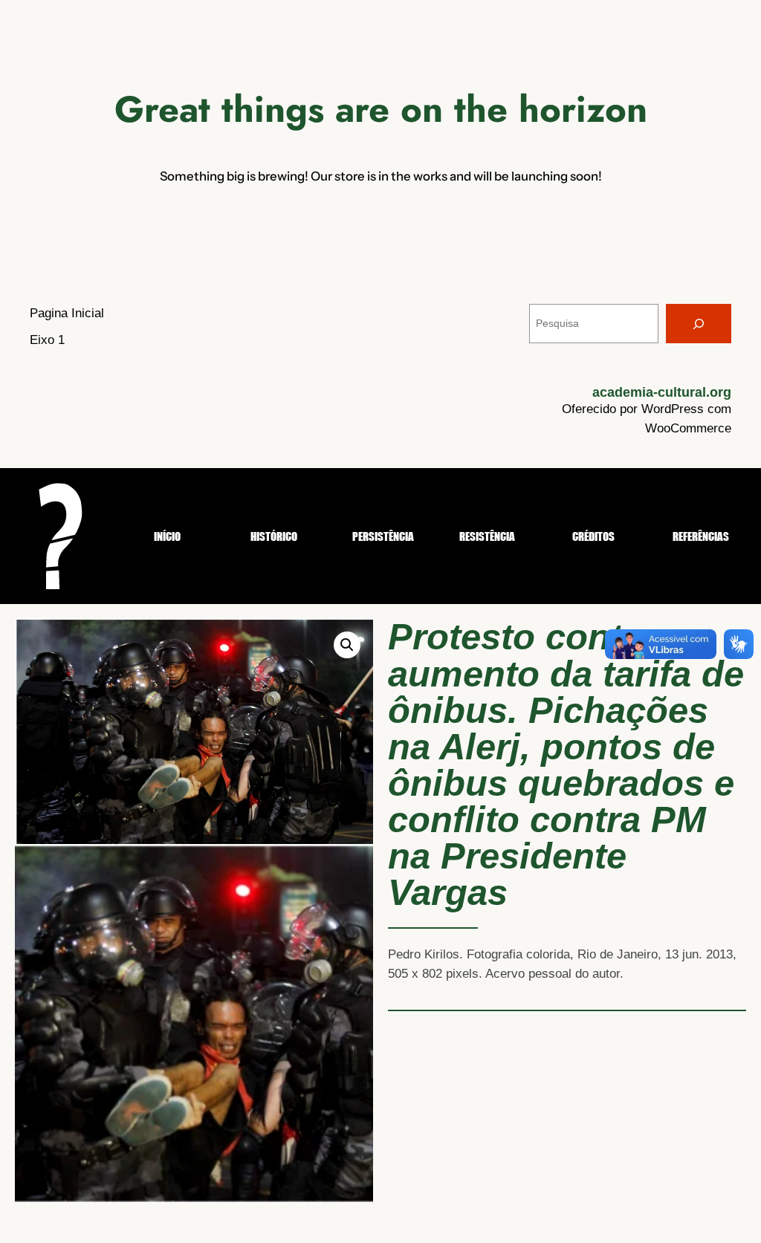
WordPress (672, 409)
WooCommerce (688, 428)
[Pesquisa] (698, 323)
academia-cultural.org (661, 392)
